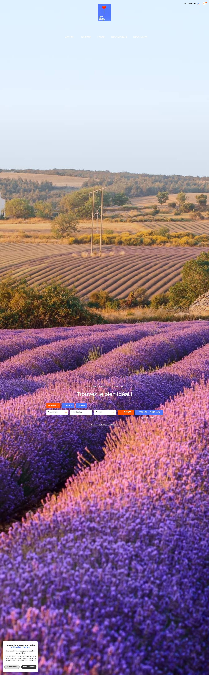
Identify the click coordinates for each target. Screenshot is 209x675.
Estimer (81, 406)
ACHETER (86, 37)
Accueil (69, 37)
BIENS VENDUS (119, 37)
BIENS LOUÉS (140, 37)
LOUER (101, 37)
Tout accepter (29, 667)
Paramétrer (12, 667)
